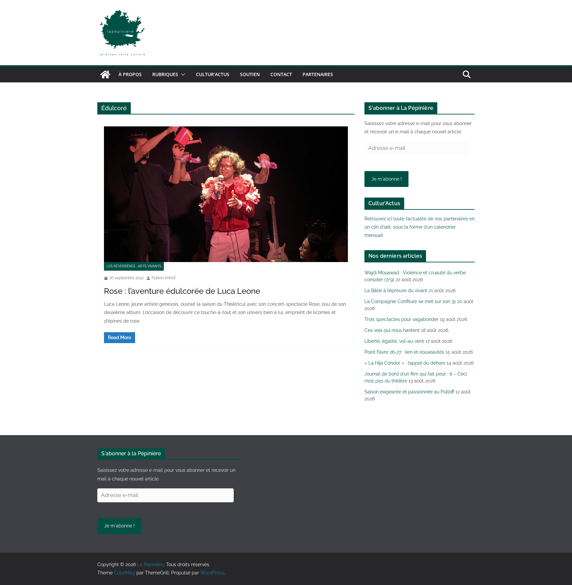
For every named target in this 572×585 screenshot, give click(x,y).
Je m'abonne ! (386, 179)
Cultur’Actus (212, 74)
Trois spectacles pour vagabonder (401, 319)
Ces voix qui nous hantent (392, 330)
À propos (130, 74)
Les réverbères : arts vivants (134, 266)
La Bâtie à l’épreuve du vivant (395, 290)
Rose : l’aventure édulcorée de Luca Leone (182, 291)
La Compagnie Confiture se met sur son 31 (410, 301)
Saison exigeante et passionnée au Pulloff (409, 391)
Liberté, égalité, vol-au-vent (394, 341)
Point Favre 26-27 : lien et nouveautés (404, 352)
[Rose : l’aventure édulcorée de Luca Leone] (226, 194)
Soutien (250, 74)
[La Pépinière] (105, 74)
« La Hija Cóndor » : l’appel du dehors (404, 363)
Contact (281, 74)
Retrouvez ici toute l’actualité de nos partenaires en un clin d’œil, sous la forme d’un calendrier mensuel (419, 227)
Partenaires (318, 74)
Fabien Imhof (163, 278)
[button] (181, 74)
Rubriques (165, 74)
